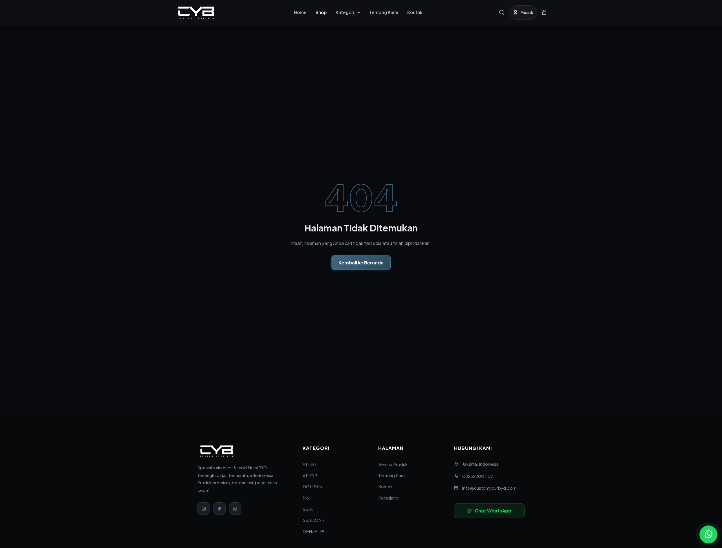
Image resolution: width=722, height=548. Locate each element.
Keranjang (388, 497)
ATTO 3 (310, 475)
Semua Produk (393, 464)
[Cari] (502, 12)
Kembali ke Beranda (361, 263)
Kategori (345, 12)
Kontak (414, 12)
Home (300, 12)
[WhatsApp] (235, 508)
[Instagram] (203, 508)
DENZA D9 (313, 531)
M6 (306, 497)
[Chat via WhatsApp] (708, 534)
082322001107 (477, 476)
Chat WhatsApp (493, 511)
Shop (321, 12)
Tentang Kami (383, 12)
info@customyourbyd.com (489, 487)
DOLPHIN (312, 486)
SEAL (308, 509)
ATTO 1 (309, 464)
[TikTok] (219, 508)
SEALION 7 (314, 520)
